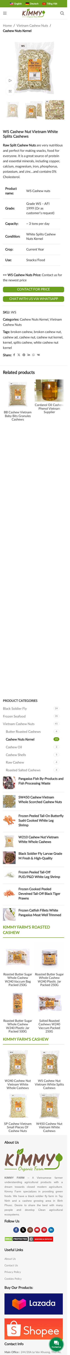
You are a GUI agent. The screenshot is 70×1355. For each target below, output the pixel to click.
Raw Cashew (15, 762)
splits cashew (22, 342)
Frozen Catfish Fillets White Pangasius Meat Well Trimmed (39, 913)
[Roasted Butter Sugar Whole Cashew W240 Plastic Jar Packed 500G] (18, 1003)
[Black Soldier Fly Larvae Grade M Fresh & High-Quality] (9, 857)
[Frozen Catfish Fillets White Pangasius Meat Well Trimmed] (9, 914)
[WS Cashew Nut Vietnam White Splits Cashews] (49, 1063)
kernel (7, 342)
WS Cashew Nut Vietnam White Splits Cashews (49, 1084)
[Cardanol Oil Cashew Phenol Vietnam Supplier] (49, 390)
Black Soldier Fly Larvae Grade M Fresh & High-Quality (40, 856)
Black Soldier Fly (15, 708)
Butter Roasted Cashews (23, 731)
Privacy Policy (12, 1272)
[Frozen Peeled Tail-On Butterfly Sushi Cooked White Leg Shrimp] (9, 821)
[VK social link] (38, 355)
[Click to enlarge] (10, 91)
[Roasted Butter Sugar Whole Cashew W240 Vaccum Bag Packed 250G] (18, 956)
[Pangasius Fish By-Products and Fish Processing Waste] (9, 783)
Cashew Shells (16, 755)
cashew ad (10, 337)
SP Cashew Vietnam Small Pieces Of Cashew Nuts (18, 1127)
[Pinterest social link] (23, 355)
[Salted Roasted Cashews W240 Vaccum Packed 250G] (49, 1003)
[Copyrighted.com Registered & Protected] (41, 1239)
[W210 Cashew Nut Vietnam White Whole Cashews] (9, 841)
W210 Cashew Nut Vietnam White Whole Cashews (38, 840)
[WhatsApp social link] (33, 355)
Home (7, 25)
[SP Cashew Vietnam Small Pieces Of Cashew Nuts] (18, 1106)
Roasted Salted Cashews (23, 770)
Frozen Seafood (14, 716)
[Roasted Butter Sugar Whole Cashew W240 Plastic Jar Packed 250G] (49, 956)
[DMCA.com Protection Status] (16, 1239)
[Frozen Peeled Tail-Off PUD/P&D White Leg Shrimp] (9, 875)
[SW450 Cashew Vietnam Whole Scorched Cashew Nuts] (9, 801)
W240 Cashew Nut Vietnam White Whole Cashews (18, 1084)
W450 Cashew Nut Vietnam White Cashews (49, 1127)
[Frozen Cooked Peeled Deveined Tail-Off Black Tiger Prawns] (9, 894)
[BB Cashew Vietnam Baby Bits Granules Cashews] (18, 394)
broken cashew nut (47, 332)
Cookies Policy (13, 1279)
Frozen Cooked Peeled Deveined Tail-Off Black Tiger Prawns (39, 893)
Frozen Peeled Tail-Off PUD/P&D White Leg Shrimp (39, 875)
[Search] (62, 13)
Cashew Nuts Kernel (17, 31)
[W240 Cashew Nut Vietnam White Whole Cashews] (18, 1063)
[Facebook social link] (14, 355)
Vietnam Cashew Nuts (32, 25)
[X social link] (18, 355)
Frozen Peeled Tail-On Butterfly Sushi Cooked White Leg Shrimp (41, 820)
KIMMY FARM (14, 1177)
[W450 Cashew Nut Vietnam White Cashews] (49, 1106)
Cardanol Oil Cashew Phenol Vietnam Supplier (49, 408)
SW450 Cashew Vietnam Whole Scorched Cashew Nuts (40, 800)
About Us (10, 1259)
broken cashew (21, 332)
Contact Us (11, 1265)
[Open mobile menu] (5, 13)
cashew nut (27, 337)
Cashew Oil (14, 747)
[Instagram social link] (30, 1230)
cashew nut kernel (49, 337)
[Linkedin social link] (28, 355)
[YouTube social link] (37, 1230)
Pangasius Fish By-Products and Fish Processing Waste (41, 781)
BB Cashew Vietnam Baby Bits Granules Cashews (18, 416)
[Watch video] (10, 80)
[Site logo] (33, 13)
